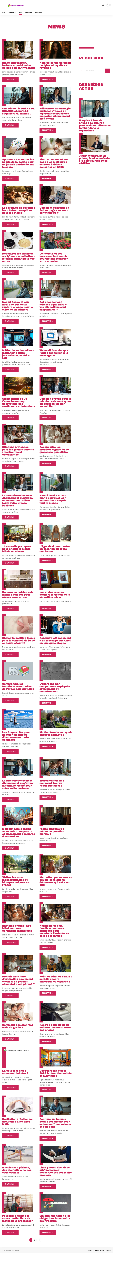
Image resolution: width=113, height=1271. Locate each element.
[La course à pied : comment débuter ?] (18, 1058)
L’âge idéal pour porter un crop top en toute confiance (55, 549)
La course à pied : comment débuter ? (15, 1072)
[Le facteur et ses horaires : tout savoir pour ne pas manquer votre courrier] (56, 240)
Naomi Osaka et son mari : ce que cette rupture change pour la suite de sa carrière (17, 306)
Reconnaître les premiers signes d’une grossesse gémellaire (54, 449)
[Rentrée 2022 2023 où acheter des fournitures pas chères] (56, 1012)
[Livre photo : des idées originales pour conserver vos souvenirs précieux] (56, 1154)
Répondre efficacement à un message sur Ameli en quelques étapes (55, 640)
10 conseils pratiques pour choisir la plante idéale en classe (16, 549)
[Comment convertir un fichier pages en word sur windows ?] (56, 195)
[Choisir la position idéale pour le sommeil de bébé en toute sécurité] (18, 625)
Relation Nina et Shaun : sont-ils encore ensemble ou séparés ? (56, 979)
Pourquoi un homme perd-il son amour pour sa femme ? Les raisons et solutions (55, 1123)
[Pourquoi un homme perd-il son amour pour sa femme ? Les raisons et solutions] (56, 1106)
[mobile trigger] (4, 5)
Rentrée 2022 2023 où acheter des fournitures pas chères (55, 1027)
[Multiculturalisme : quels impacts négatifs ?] (56, 719)
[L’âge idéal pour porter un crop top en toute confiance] (56, 533)
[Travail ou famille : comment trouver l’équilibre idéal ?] (56, 767)
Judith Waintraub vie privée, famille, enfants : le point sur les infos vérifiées (94, 159)
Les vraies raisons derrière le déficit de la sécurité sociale (55, 595)
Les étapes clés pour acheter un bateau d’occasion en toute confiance (16, 736)
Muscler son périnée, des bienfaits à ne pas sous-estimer (16, 1170)
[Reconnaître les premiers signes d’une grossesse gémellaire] (56, 434)
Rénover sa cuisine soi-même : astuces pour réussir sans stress (17, 595)
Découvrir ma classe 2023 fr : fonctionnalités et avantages (56, 1073)
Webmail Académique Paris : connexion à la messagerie (54, 353)
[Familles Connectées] (16, 5)
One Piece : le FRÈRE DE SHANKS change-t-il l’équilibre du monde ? (18, 111)
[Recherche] (103, 5)
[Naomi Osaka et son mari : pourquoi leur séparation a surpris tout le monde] (56, 482)
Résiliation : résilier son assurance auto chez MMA (17, 1122)
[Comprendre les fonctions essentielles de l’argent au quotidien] (18, 671)
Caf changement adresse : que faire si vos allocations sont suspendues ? (53, 306)
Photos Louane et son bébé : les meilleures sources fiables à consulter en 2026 (54, 163)
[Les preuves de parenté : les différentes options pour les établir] (18, 195)
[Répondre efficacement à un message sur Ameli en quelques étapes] (56, 625)
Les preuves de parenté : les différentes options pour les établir (18, 210)
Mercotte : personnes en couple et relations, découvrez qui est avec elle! (56, 881)
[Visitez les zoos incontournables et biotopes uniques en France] (18, 864)
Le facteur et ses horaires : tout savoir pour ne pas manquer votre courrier (54, 257)
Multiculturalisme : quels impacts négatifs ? (56, 733)
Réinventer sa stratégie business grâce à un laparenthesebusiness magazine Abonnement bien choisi (55, 113)
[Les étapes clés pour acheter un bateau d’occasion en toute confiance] (18, 719)
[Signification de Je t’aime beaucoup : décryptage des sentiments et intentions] (18, 386)
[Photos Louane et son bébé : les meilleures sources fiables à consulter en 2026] (56, 146)
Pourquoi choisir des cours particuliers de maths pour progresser (17, 1218)
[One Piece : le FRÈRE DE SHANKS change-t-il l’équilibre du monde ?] (18, 95)
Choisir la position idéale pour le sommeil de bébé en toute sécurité (18, 640)
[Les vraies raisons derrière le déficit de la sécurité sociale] (56, 579)
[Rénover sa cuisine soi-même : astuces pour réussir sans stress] (18, 579)
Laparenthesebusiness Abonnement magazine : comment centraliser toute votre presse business (18, 500)
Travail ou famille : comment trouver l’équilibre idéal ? (52, 783)
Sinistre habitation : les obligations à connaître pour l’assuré (55, 1218)
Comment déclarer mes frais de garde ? (17, 1026)
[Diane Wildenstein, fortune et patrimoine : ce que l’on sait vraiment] (18, 50)
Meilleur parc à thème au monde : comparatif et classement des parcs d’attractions (18, 833)
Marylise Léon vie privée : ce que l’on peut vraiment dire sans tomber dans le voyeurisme (95, 125)
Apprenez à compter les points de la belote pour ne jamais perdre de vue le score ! (18, 163)
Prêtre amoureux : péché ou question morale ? (52, 831)
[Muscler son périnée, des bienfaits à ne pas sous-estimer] (18, 1154)
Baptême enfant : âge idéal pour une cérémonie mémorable (17, 928)
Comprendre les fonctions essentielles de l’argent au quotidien (18, 686)
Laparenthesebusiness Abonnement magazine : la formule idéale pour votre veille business (18, 784)
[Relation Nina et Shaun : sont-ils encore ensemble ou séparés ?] (56, 963)
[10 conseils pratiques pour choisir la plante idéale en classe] (18, 533)
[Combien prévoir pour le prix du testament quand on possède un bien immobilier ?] (56, 386)
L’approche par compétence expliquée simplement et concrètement (55, 688)
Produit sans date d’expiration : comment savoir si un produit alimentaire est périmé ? (18, 980)
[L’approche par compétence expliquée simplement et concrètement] (56, 671)
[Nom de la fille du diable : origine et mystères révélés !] (56, 50)
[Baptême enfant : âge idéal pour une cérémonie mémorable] (18, 912)
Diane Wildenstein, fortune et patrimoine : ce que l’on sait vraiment (18, 65)
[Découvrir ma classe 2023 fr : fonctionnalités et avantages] (56, 1058)
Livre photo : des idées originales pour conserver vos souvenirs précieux (56, 1171)
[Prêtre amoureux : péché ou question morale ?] (56, 816)
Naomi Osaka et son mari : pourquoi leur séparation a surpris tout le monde (53, 499)
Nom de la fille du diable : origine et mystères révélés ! (56, 65)
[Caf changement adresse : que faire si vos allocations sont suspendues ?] (56, 289)
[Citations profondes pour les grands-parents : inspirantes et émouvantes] (18, 434)
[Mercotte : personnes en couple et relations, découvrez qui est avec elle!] (56, 864)
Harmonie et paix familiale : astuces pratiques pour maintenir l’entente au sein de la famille (54, 930)
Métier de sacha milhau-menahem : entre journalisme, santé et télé (18, 354)
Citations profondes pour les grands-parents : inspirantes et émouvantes (18, 451)
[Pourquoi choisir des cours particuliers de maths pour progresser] (18, 1203)
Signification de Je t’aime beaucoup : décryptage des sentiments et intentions (18, 402)
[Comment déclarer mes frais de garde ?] (18, 1012)
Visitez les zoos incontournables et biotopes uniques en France (15, 881)
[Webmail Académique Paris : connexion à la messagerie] (56, 337)
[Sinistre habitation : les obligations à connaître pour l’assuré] (56, 1203)
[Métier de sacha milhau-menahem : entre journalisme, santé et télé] (18, 337)
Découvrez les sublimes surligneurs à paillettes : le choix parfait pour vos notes (18, 257)
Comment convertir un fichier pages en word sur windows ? (54, 210)
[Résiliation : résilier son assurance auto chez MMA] (18, 1106)
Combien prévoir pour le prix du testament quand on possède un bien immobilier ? (56, 402)
